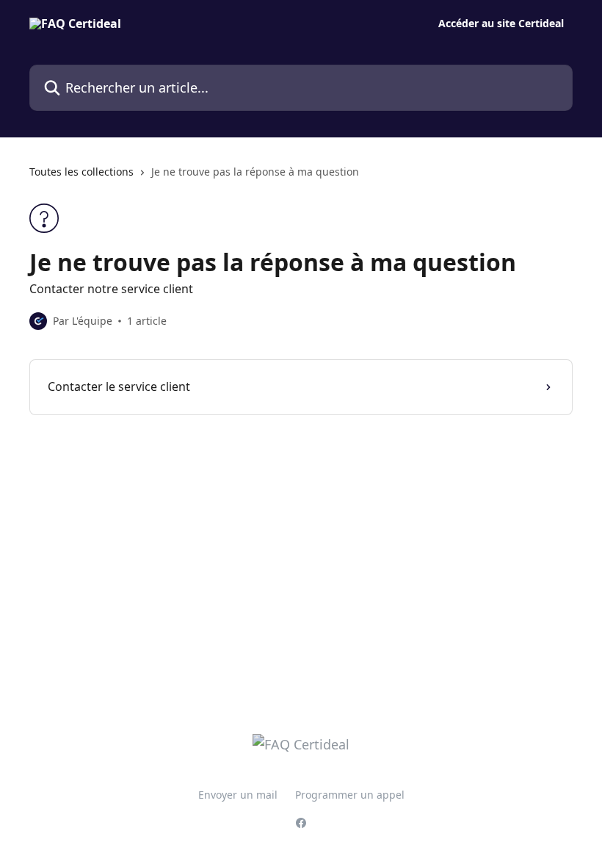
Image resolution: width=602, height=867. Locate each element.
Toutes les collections (81, 172)
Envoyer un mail (238, 795)
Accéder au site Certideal (501, 23)
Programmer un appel (350, 795)
